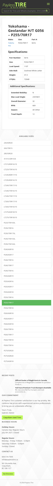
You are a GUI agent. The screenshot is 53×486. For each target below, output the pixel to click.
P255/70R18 (8, 308)
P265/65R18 (8, 324)
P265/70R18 (8, 340)
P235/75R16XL (9, 244)
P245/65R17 (8, 255)
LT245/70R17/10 (10, 185)
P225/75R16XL (9, 223)
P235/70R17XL (9, 233)
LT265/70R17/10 (10, 201)
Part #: (34, 39)
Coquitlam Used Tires (12, 417)
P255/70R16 (8, 297)
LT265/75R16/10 (10, 207)
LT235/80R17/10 (10, 175)
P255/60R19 (8, 276)
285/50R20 (8, 153)
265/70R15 (8, 148)
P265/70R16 (8, 329)
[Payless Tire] (14, 4)
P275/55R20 (8, 350)
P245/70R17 (8, 265)
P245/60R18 (8, 249)
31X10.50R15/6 (10, 159)
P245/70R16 (8, 260)
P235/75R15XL (9, 239)
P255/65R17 (8, 286)
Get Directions (8, 474)
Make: (10, 39)
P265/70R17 (8, 334)
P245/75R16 (8, 271)
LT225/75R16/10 (10, 169)
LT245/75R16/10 (10, 191)
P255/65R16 (8, 281)
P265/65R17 (8, 318)
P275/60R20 (8, 356)
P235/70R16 (8, 228)
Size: (20, 39)
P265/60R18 (8, 313)
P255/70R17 (8, 302)
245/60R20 (8, 143)
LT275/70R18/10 (10, 217)
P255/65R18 (8, 292)
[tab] (26, 86)
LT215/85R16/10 (10, 164)
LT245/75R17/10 (10, 196)
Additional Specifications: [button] (22, 86)
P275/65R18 (8, 361)
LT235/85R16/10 (10, 180)
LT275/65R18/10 (10, 212)
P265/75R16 (8, 345)
